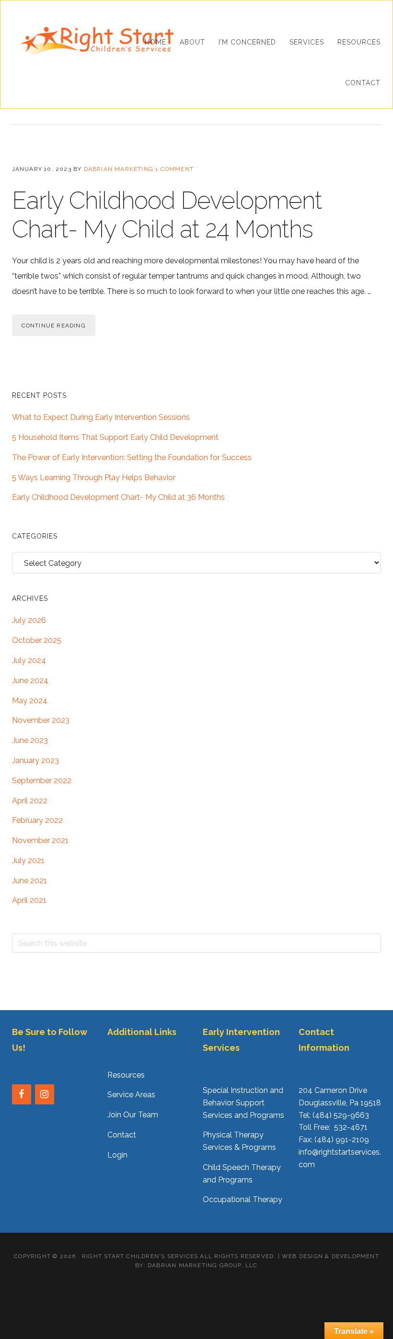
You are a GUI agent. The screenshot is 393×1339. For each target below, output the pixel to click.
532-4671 (351, 1127)
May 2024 (29, 700)
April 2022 (29, 800)
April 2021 (29, 900)
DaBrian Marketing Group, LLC (203, 1265)
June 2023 (30, 740)
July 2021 (28, 860)
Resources (126, 1075)
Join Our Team (132, 1114)
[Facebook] (21, 1094)
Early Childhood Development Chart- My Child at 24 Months (167, 214)
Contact (121, 1134)
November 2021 (40, 840)
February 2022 (37, 820)
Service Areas (131, 1094)
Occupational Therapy (242, 1199)
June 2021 (29, 880)
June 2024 (30, 680)
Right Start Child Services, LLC (96, 41)
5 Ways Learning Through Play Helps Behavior (93, 477)
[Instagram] (44, 1094)
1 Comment (174, 169)
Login (117, 1154)
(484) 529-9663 (340, 1115)
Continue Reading (54, 325)
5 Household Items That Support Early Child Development (115, 437)
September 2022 (41, 780)
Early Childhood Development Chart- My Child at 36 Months (118, 497)
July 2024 (29, 660)
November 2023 (40, 720)
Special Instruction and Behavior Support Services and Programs (243, 1103)
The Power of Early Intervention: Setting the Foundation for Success (132, 457)
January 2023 (35, 760)
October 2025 (36, 640)
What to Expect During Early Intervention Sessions (101, 417)
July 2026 (29, 620)
